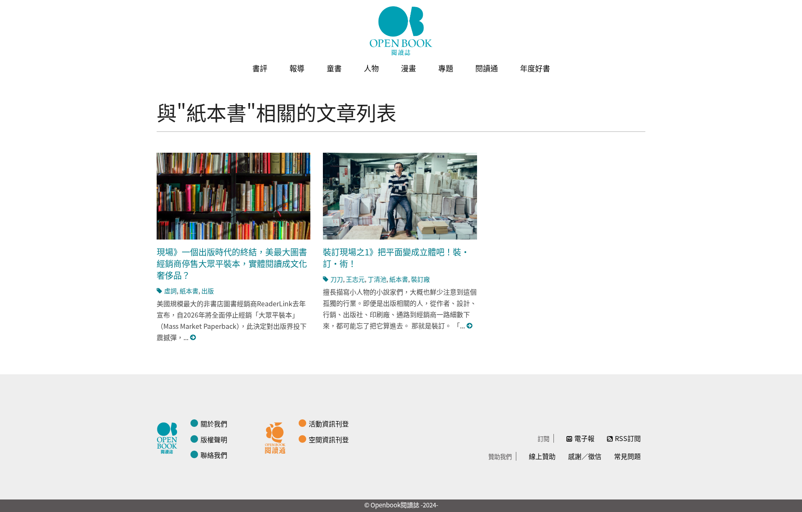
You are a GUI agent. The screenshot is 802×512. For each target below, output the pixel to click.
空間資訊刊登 (329, 439)
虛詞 (170, 290)
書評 (259, 68)
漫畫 (408, 68)
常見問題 (627, 456)
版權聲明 (213, 439)
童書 (334, 68)
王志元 (355, 279)
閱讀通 (486, 68)
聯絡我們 (213, 455)
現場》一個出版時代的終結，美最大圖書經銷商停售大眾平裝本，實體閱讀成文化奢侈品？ (232, 263)
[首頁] (401, 30)
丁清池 (377, 279)
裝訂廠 (420, 279)
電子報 (584, 438)
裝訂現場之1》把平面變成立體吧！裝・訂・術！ (396, 258)
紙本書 (189, 290)
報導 (297, 68)
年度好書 (535, 68)
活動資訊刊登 (329, 424)
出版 (207, 290)
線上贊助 (542, 456)
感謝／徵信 (585, 456)
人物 (371, 68)
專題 (445, 68)
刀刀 (336, 279)
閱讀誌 (169, 437)
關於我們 (213, 424)
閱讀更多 (193, 337)
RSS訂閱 (628, 438)
